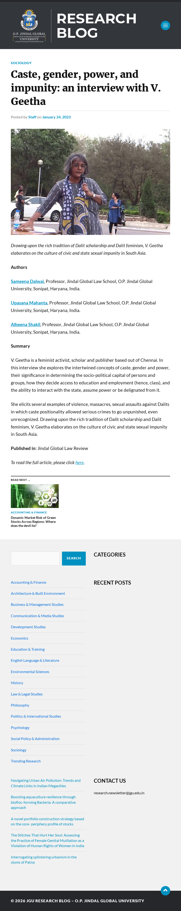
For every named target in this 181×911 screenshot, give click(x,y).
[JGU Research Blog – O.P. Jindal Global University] (90, 25)
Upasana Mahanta (29, 302)
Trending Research (26, 761)
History (17, 682)
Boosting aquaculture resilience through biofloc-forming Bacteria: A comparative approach (43, 802)
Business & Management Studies (37, 604)
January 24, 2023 (56, 117)
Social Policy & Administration (35, 738)
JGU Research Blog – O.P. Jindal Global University (85, 900)
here (79, 462)
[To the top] (165, 890)
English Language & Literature (35, 660)
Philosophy (20, 705)
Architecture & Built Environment (38, 593)
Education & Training (28, 649)
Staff (32, 117)
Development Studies (28, 626)
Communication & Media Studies (37, 615)
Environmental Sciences (30, 671)
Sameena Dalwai (27, 281)
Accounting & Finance (28, 582)
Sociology (21, 63)
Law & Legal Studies (27, 694)
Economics (19, 638)
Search (74, 558)
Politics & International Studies (36, 716)
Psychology (20, 727)
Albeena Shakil (25, 324)
